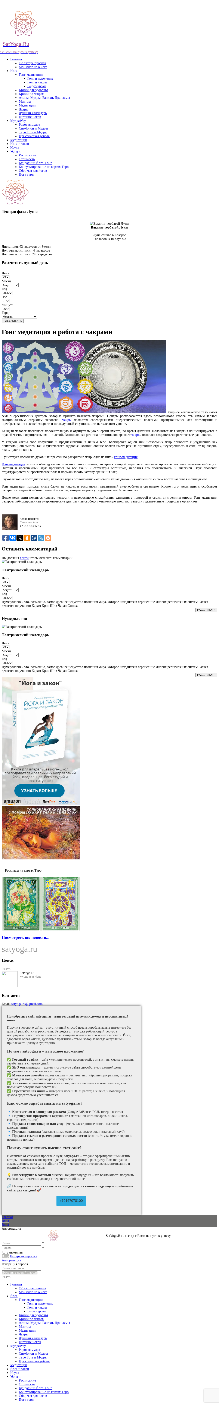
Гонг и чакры (37, 82)
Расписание (27, 155)
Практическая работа (34, 136)
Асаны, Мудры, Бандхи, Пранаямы (44, 97)
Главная (16, 59)
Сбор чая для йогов (33, 170)
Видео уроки (36, 86)
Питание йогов (30, 117)
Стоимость (27, 159)
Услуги (15, 151)
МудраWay (18, 120)
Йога (14, 71)
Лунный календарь (33, 113)
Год (4, 289)
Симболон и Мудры (33, 128)
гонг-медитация (126, 457)
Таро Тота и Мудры (33, 132)
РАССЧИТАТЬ (12, 321)
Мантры (25, 101)
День (5, 273)
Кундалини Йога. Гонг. (35, 163)
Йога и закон (19, 144)
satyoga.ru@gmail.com (27, 1004)
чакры (135, 435)
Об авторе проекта (32, 63)
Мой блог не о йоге (33, 67)
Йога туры (26, 174)
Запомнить (15, 1252)
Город (6, 312)
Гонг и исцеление (40, 78)
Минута (7, 305)
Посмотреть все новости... (25, 937)
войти (24, 558)
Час (4, 297)
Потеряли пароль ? (23, 1256)
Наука (14, 147)
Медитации (27, 105)
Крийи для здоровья (33, 90)
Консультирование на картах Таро (44, 167)
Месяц (6, 281)
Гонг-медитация (13, 464)
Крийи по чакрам (31, 94)
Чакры (23, 109)
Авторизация (11, 1260)
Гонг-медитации (31, 74)
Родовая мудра (29, 124)
